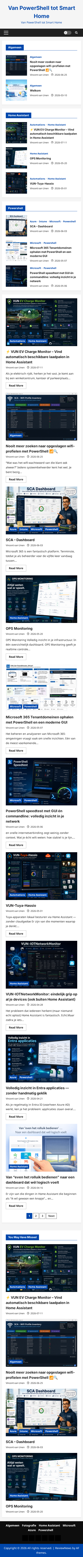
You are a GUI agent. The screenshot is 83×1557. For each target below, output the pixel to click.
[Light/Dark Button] (67, 33)
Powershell (69, 221)
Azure (33, 221)
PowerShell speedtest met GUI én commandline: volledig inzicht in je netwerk (16, 276)
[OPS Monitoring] (41, 599)
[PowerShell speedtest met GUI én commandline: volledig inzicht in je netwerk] (41, 782)
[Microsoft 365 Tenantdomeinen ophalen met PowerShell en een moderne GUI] (41, 688)
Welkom (16, 90)
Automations (38, 124)
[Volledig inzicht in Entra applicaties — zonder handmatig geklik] (41, 1058)
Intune (43, 221)
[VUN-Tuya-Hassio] (41, 876)
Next (51, 1216)
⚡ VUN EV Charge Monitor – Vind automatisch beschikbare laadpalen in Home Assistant (16, 132)
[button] (6, 33)
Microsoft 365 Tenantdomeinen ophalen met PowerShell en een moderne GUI (16, 251)
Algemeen (36, 57)
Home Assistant (57, 124)
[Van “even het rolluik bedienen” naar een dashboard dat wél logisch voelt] (41, 1148)
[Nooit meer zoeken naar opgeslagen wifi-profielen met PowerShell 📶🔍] (41, 417)
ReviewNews (63, 1548)
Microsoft (55, 221)
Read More (17, 386)
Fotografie (29, 1525)
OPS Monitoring (16, 158)
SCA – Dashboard (16, 225)
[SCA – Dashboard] (41, 510)
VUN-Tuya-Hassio (16, 183)
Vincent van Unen (39, 74)
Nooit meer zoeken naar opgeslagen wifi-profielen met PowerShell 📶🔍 (16, 65)
